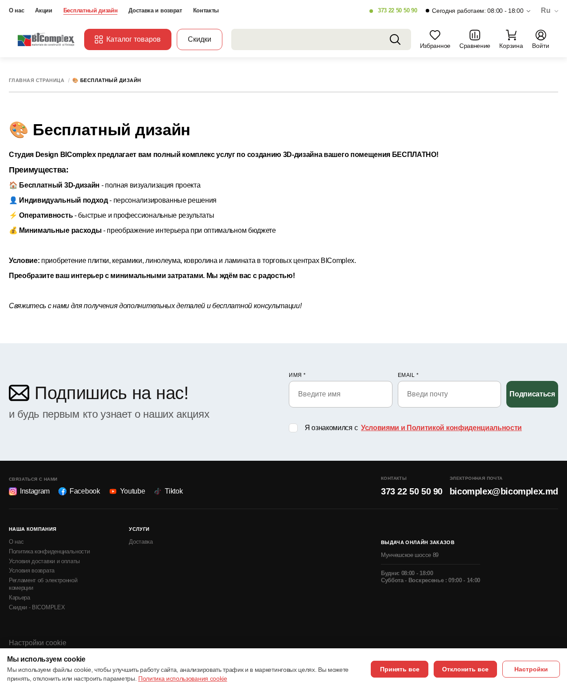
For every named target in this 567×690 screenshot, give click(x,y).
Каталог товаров (133, 39)
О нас (16, 10)
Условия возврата (31, 570)
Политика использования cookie (182, 678)
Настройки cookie (37, 643)
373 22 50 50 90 (397, 10)
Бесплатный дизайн (90, 10)
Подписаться (532, 394)
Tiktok (174, 491)
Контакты (206, 10)
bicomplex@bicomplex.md (504, 491)
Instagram (35, 491)
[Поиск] (395, 39)
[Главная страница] (46, 39)
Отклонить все (465, 669)
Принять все (399, 669)
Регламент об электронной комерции (43, 584)
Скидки (199, 39)
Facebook (85, 491)
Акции (43, 10)
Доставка (140, 541)
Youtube (132, 491)
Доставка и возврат (155, 10)
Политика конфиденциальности (49, 551)
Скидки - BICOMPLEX (37, 607)
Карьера (19, 597)
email (408, 375)
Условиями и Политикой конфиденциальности (441, 427)
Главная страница (36, 80)
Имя (297, 375)
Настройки (531, 669)
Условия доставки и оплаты (44, 561)
